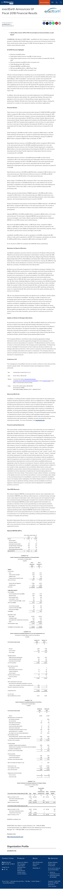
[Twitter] (7, 869)
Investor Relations (21, 874)
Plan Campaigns (21, 864)
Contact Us (5, 867)
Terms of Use (5, 881)
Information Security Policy (17, 881)
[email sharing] (59, 23)
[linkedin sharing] (50, 23)
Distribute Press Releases (21, 868)
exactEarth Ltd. (11, 851)
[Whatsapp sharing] (53, 23)
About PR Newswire (38, 862)
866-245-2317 (7, 862)
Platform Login (51, 864)
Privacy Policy (51, 866)
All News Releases (53, 862)
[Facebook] (4, 869)
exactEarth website (46, 380)
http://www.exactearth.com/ (15, 837)
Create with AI (20, 866)
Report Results (21, 870)
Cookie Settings (36, 881)
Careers (35, 866)
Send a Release (44, 2)
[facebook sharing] (44, 23)
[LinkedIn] (3, 869)
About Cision (36, 864)
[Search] (61, 2)
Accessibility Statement (8, 883)
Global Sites (36, 868)
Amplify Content (21, 872)
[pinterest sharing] (56, 23)
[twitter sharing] (47, 23)
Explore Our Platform (22, 862)
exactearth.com (40, 420)
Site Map (28, 881)
